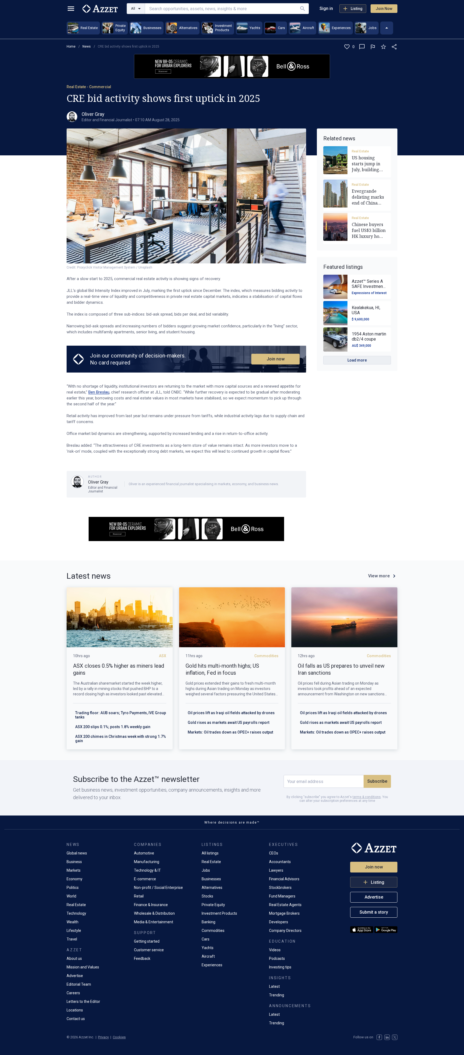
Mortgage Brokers (284, 913)
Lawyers (276, 870)
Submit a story (374, 912)
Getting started (147, 941)
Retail (139, 896)
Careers (73, 993)
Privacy (103, 1037)
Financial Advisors (284, 879)
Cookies (119, 1037)
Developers (278, 922)
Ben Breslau (98, 392)
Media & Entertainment (153, 922)
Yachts (207, 948)
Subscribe (377, 781)
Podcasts (277, 958)
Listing (357, 8)
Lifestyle (74, 930)
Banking (208, 922)
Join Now (384, 8)
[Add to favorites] (383, 47)
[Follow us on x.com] (394, 1037)
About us (74, 958)
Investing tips (280, 967)
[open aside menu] (71, 8)
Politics (73, 887)
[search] (302, 8)
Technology (76, 913)
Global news (77, 853)
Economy (74, 879)
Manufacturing (146, 862)
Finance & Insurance (151, 905)
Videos (275, 950)
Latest (274, 986)
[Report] (372, 47)
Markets (74, 870)
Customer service (149, 950)
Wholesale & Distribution (154, 913)
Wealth (72, 922)
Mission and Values (83, 967)
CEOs (273, 853)
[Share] (394, 47)
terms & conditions (367, 797)
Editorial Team (79, 984)
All (133, 8)
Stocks (207, 896)
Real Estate (360, 151)
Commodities (213, 930)
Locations (75, 1010)
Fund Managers (282, 896)
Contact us (76, 1019)
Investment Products (219, 913)
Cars (205, 939)
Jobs (206, 870)
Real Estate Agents (285, 905)
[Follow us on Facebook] (379, 1037)
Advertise (75, 976)
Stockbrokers (280, 887)
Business (74, 862)
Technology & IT (147, 870)
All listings (210, 853)
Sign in (326, 8)
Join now (276, 359)
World (71, 896)
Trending (276, 995)
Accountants (280, 862)
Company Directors (285, 930)
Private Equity (213, 905)
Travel (72, 939)
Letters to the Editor (83, 1001)
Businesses (211, 879)
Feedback (142, 958)
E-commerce (145, 879)
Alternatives (212, 887)
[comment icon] (362, 47)
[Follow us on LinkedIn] (387, 1037)
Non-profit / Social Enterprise (158, 887)
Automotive (144, 853)
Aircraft (208, 956)
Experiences (212, 965)
